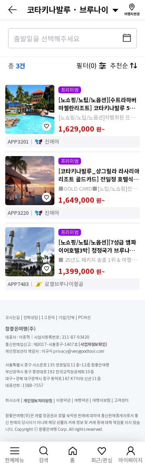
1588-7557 (33, 385)
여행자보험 (101, 400)
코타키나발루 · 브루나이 (67, 10)
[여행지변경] (131, 9)
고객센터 (121, 400)
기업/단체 (66, 317)
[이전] (13, 9)
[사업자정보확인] (93, 344)
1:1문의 (48, 317)
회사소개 (12, 400)
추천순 (119, 66)
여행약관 (81, 400)
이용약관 (63, 400)
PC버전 (84, 317)
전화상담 (30, 317)
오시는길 (12, 317)
